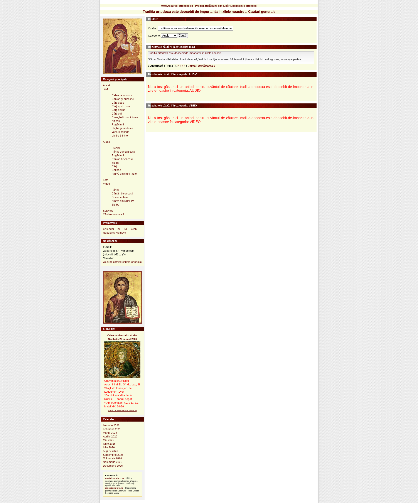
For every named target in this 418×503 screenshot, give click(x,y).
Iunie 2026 (109, 443)
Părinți (115, 189)
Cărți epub (118, 102)
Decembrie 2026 (113, 465)
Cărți (114, 166)
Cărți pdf (117, 113)
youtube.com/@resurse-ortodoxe (122, 261)
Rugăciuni (118, 124)
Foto (105, 180)
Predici (116, 148)
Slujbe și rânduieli (122, 128)
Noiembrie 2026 (112, 462)
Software (108, 210)
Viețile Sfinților (120, 135)
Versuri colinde (120, 131)
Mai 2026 (108, 440)
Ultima (192, 66)
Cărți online (118, 109)
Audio (106, 141)
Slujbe (115, 162)
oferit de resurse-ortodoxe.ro (122, 410)
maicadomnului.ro (114, 488)
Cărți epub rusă (121, 106)
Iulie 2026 (109, 447)
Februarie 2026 (112, 429)
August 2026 (110, 451)
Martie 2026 (110, 432)
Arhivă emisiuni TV (123, 201)
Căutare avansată (113, 214)
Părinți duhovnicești (123, 151)
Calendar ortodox (122, 95)
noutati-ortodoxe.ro (115, 478)
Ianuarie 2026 (111, 425)
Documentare (120, 197)
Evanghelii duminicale (125, 117)
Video (106, 183)
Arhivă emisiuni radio (124, 173)
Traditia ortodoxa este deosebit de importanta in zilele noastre (184, 53)
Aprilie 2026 (110, 436)
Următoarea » (206, 66)
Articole (116, 121)
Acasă (106, 85)
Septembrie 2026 (113, 454)
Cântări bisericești (122, 159)
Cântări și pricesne (123, 99)
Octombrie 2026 (112, 458)
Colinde (116, 170)
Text (105, 89)
